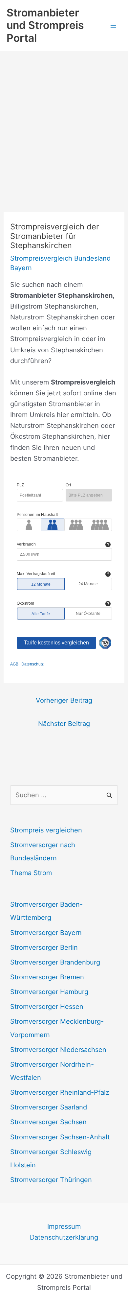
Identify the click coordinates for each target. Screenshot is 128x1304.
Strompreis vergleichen (46, 830)
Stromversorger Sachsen (48, 1122)
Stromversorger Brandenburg (55, 962)
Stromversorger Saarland (48, 1107)
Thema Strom (31, 873)
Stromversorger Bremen (47, 977)
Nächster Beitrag (64, 724)
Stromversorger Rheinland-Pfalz (59, 1092)
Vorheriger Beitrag (64, 700)
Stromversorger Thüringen (51, 1180)
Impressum (64, 1226)
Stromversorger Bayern (46, 933)
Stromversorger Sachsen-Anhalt (60, 1137)
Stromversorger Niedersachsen (58, 1050)
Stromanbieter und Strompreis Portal (45, 25)
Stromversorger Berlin (44, 947)
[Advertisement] (64, 119)
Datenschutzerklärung (64, 1237)
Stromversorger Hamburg (49, 992)
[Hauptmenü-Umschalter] (113, 25)
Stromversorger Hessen (46, 1007)
